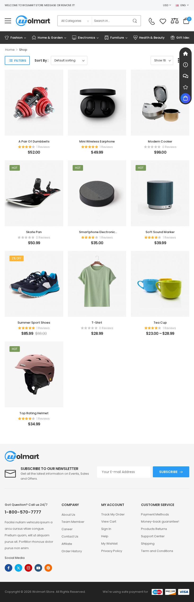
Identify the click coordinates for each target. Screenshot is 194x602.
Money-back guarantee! (160, 521)
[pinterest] (48, 568)
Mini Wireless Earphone (97, 141)
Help (104, 536)
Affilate (67, 544)
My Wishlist (109, 543)
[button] (8, 21)
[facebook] (8, 568)
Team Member (73, 521)
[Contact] (151, 21)
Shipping (147, 543)
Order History (72, 551)
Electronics (86, 37)
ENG (183, 5)
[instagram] (28, 568)
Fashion (16, 37)
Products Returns (154, 529)
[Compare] (175, 21)
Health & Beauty (152, 37)
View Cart (108, 521)
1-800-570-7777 (23, 512)
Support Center (153, 536)
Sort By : (41, 60)
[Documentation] (185, 65)
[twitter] (18, 568)
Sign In (106, 529)
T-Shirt (97, 322)
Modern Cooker (160, 141)
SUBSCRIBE (168, 471)
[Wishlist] (163, 20)
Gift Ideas (184, 37)
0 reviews (169, 146)
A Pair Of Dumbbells (33, 141)
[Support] (185, 76)
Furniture (117, 37)
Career (67, 529)
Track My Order (113, 514)
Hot (15, 168)
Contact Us (70, 536)
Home (10, 49)
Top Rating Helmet (33, 413)
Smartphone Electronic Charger (97, 234)
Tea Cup (160, 322)
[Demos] (185, 54)
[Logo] (33, 20)
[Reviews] (185, 87)
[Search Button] (136, 21)
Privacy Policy (111, 551)
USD (165, 5)
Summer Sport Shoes (34, 322)
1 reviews (43, 146)
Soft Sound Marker (160, 232)
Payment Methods (155, 514)
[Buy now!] (185, 98)
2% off (16, 258)
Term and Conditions (157, 551)
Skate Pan (34, 232)
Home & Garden (50, 37)
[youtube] (38, 568)
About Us (68, 514)
